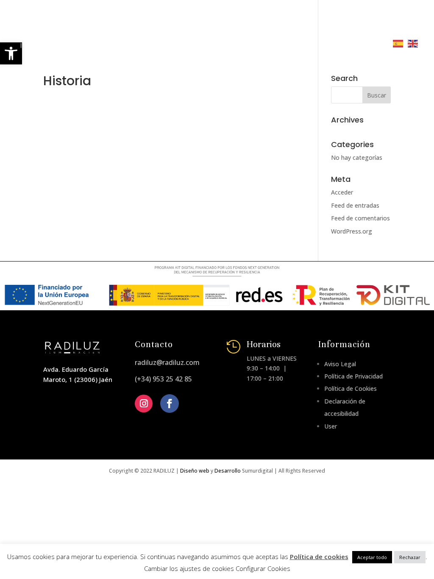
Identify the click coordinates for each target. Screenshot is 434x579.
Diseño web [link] (194, 470)
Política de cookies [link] (319, 556)
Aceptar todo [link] (372, 557)
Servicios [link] (249, 20)
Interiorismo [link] (227, 43)
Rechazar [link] (409, 557)
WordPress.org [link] (351, 231)
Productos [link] (297, 20)
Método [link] (206, 20)
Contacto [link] (281, 43)
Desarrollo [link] (227, 470)
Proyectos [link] (356, 20)
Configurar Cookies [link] (263, 568)
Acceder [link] (342, 192)
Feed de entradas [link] (355, 205)
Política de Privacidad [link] (353, 376)
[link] (96, 31)
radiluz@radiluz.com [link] (167, 362)
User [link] (330, 426)
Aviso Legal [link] (340, 364)
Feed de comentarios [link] (360, 218)
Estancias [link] (174, 43)
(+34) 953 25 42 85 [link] (163, 379)
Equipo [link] (168, 20)
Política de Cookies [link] (350, 388)
